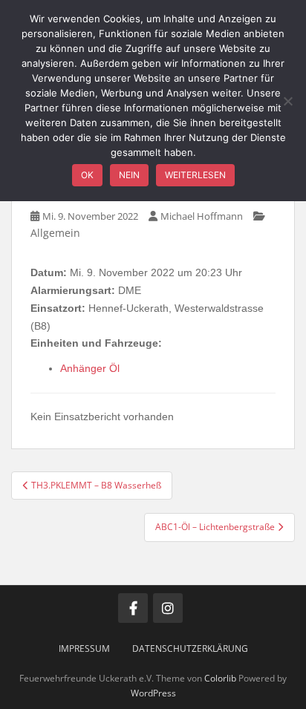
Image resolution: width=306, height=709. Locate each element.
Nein (129, 174)
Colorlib (220, 678)
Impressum (84, 648)
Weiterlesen (195, 174)
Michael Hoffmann (201, 216)
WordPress (153, 693)
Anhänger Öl (90, 368)
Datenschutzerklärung (190, 648)
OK (87, 174)
